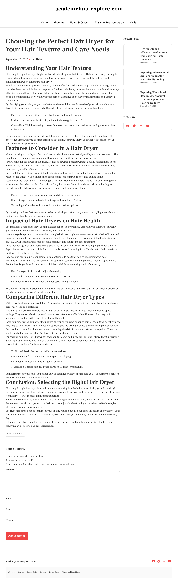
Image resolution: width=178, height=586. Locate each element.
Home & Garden (79, 22)
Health (133, 22)
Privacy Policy (54, 572)
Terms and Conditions (71, 572)
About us (58, 22)
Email (9, 509)
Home (44, 22)
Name (9, 498)
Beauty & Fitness (15, 433)
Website (9, 520)
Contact (21, 572)
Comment (11, 469)
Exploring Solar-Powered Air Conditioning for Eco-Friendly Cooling (154, 76)
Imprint (43, 572)
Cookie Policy (32, 572)
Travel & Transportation (109, 22)
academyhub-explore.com (21, 561)
